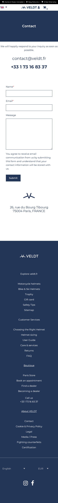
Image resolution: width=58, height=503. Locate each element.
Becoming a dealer (29, 391)
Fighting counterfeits (29, 442)
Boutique (29, 365)
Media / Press (29, 436)
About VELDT (29, 411)
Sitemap (29, 310)
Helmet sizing (29, 334)
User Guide (29, 340)
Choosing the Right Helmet (29, 329)
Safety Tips (29, 304)
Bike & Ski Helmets (29, 289)
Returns (29, 350)
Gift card (29, 299)
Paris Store (29, 375)
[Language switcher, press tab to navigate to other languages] (5, 7)
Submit (13, 177)
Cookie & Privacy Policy (29, 426)
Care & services (29, 345)
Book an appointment (29, 380)
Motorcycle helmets (29, 283)
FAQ (29, 355)
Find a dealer (29, 385)
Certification (29, 447)
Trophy (29, 294)
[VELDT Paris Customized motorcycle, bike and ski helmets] (29, 7)
